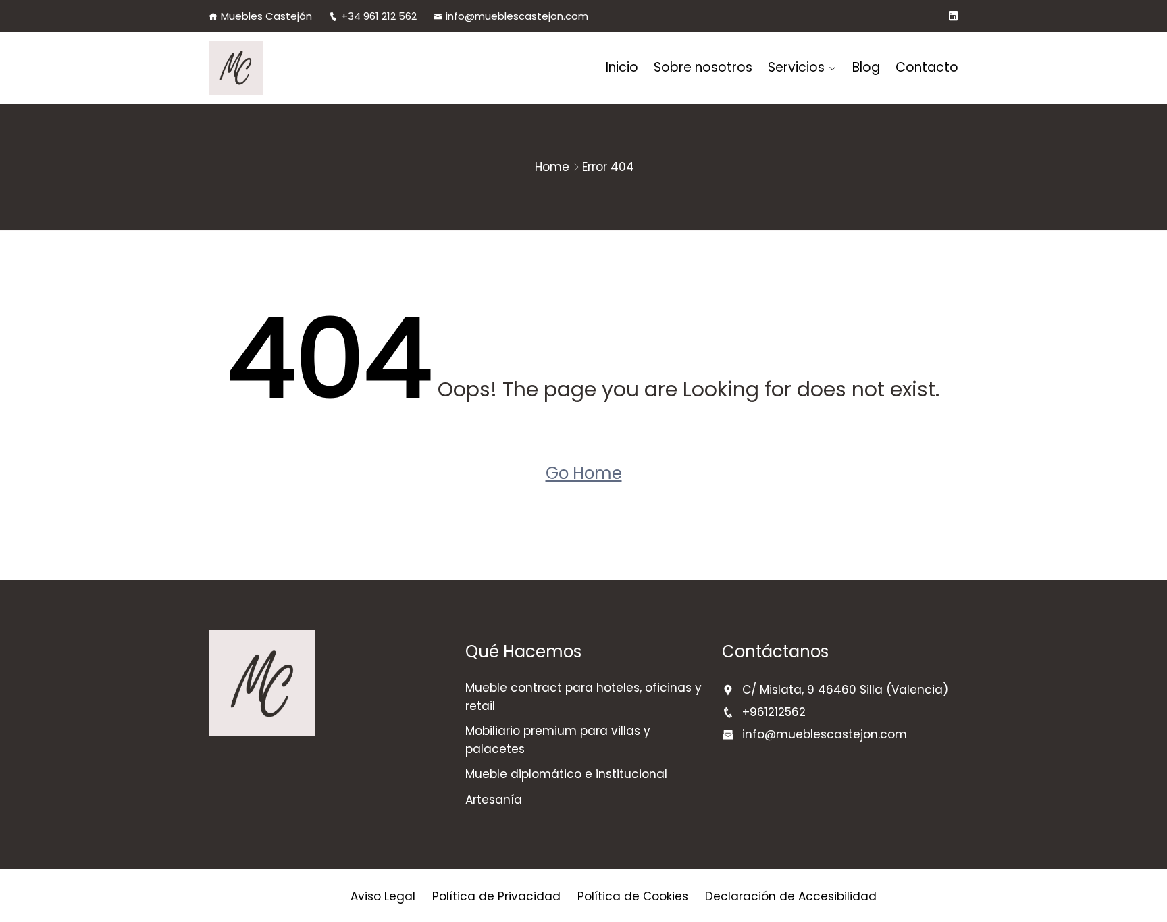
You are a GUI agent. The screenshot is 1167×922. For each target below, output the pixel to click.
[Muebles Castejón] (295, 68)
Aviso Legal (383, 896)
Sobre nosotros (703, 67)
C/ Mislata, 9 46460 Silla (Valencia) (845, 690)
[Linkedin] (953, 16)
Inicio (622, 67)
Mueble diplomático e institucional (566, 774)
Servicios (796, 67)
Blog (866, 67)
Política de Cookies (632, 896)
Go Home (584, 473)
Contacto (927, 67)
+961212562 (774, 712)
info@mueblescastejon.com (517, 16)
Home (552, 167)
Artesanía (493, 800)
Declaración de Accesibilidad (791, 896)
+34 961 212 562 (379, 16)
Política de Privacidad (496, 896)
